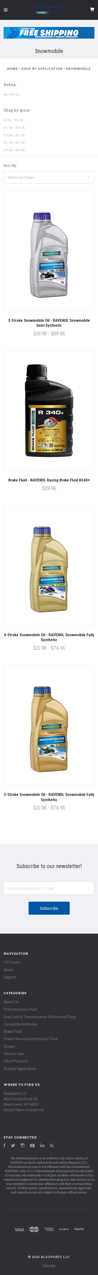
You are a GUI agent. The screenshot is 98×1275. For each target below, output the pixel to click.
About (8, 969)
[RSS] (52, 1146)
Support (10, 977)
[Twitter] (13, 1146)
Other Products (16, 1061)
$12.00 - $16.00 (14, 127)
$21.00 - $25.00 (14, 142)
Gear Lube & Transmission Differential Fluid (40, 1017)
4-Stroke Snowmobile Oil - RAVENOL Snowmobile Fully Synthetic (49, 637)
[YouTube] (32, 1146)
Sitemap (49, 1265)
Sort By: (10, 165)
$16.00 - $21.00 (14, 135)
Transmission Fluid (20, 1009)
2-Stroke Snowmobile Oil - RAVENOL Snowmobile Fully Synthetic (49, 797)
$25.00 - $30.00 (14, 150)
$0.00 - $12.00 (13, 120)
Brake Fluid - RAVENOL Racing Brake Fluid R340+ (49, 480)
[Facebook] (4, 1146)
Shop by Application (20, 1068)
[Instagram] (22, 1146)
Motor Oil (12, 94)
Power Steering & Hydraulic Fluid (31, 1039)
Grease (9, 1046)
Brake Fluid (13, 1031)
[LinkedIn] (42, 1146)
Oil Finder (12, 962)
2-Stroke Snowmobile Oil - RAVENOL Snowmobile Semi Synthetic (49, 323)
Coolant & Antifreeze (20, 1024)
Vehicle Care (14, 1053)
